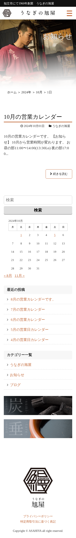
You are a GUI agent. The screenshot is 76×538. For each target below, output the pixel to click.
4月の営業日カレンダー (30, 340)
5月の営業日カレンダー (30, 330)
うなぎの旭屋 (20, 365)
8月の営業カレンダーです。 (33, 299)
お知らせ (17, 375)
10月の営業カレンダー (33, 117)
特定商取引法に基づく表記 (38, 521)
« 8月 (8, 276)
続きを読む (60, 173)
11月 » (20, 276)
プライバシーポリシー (38, 516)
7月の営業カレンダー (28, 310)
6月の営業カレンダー (28, 320)
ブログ (15, 385)
